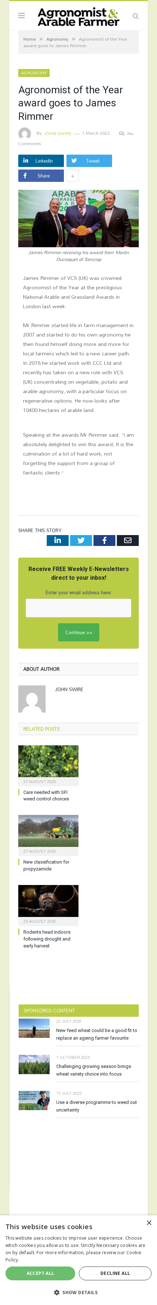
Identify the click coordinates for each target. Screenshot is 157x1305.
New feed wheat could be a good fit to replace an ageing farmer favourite (96, 1034)
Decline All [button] (115, 1273)
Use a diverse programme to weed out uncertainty (96, 1106)
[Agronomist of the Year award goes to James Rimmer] (78, 219)
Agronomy (34, 73)
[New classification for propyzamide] (48, 834)
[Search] (136, 15)
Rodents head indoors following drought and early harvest (46, 939)
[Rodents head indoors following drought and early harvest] (48, 904)
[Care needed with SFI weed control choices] (48, 764)
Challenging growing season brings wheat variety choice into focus (93, 1070)
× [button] (149, 1223)
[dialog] (78, 1260)
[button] (78, 1292)
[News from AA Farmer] (78, 14)
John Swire (58, 133)
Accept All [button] (40, 1273)
